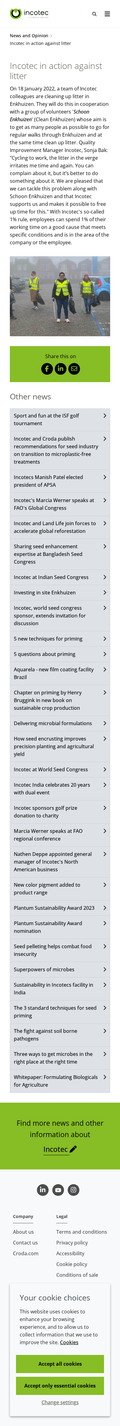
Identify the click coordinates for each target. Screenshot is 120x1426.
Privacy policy (72, 1242)
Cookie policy (71, 1264)
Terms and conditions (81, 1231)
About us (23, 1231)
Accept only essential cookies (60, 1385)
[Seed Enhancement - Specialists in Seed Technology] (30, 14)
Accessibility (70, 1253)
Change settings (60, 1402)
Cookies (69, 1342)
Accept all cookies (60, 1363)
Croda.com (25, 1253)
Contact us (25, 1242)
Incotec (56, 1149)
